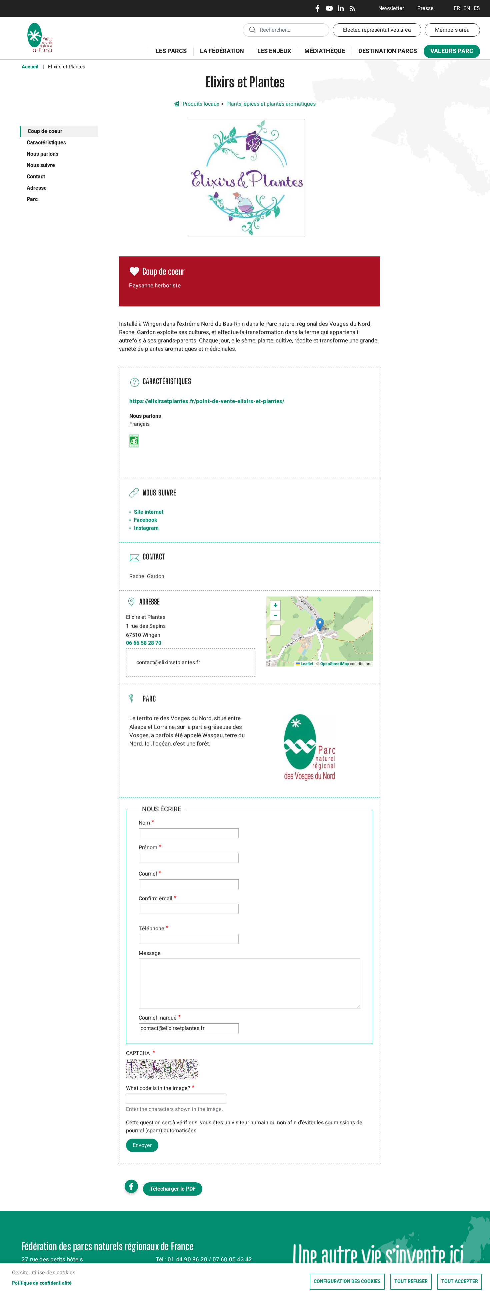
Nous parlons (42, 154)
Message (150, 953)
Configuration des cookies (347, 1281)
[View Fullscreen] (275, 630)
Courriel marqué (158, 1018)
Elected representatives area (377, 30)
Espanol (477, 8)
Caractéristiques (46, 143)
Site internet (148, 512)
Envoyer (142, 1145)
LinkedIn (341, 8)
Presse (425, 8)
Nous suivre (41, 165)
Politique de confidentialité (42, 1283)
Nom (144, 823)
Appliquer (252, 30)
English (466, 8)
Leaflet (306, 664)
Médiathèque (324, 51)
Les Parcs (168, 55)
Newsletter (391, 8)
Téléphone (151, 929)
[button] (246, 177)
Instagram (146, 528)
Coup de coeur (45, 131)
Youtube (329, 8)
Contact (36, 177)
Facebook (317, 8)
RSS (352, 8)
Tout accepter (459, 1281)
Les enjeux (271, 55)
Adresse (37, 188)
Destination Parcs (387, 51)
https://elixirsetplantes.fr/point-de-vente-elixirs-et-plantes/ (206, 401)
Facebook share (131, 1186)
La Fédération (218, 55)
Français (457, 8)
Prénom (148, 848)
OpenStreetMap (334, 664)
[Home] (40, 25)
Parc (32, 199)
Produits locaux (201, 104)
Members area (452, 30)
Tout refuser (411, 1281)
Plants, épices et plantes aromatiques (271, 104)
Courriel (148, 874)
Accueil (30, 66)
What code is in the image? (158, 1088)
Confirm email (155, 899)
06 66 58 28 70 (143, 643)
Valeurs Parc (448, 52)
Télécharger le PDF (173, 1189)
